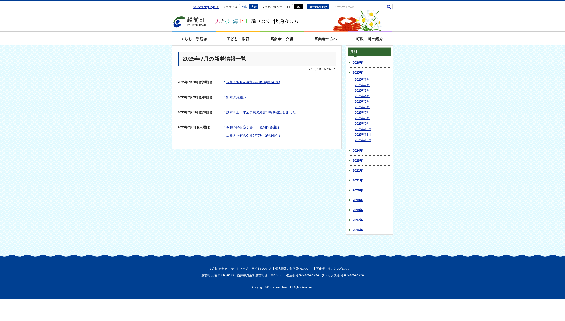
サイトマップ (239, 269)
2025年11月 (363, 134)
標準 (244, 7)
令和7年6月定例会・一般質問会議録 (252, 127)
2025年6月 (362, 107)
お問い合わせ (218, 269)
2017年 (358, 220)
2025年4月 (362, 96)
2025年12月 (363, 140)
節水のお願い (236, 97)
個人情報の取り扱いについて (294, 269)
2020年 (358, 190)
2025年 (358, 72)
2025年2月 (362, 85)
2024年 (358, 150)
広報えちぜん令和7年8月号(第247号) (253, 82)
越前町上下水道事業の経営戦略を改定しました (261, 112)
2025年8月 (362, 118)
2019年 (358, 200)
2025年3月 (362, 90)
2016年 (358, 230)
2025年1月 (362, 79)
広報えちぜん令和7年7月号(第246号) (253, 135)
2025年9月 (362, 123)
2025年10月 (363, 129)
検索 (389, 7)
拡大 (253, 7)
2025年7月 (362, 112)
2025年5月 (362, 101)
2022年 (358, 170)
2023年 (358, 160)
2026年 (358, 62)
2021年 (358, 180)
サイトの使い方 (262, 269)
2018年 (358, 210)
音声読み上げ (318, 7)
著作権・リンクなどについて (334, 269)
